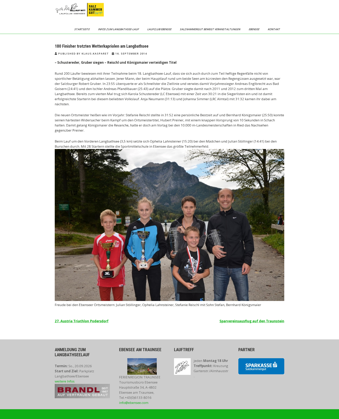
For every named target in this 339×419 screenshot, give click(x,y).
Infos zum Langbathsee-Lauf (119, 29)
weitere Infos (65, 381)
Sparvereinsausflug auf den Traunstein (252, 321)
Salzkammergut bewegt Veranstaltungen (210, 29)
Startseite (82, 29)
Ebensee (254, 29)
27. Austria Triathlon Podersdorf (81, 321)
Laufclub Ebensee (159, 29)
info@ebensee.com (133, 402)
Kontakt (274, 29)
